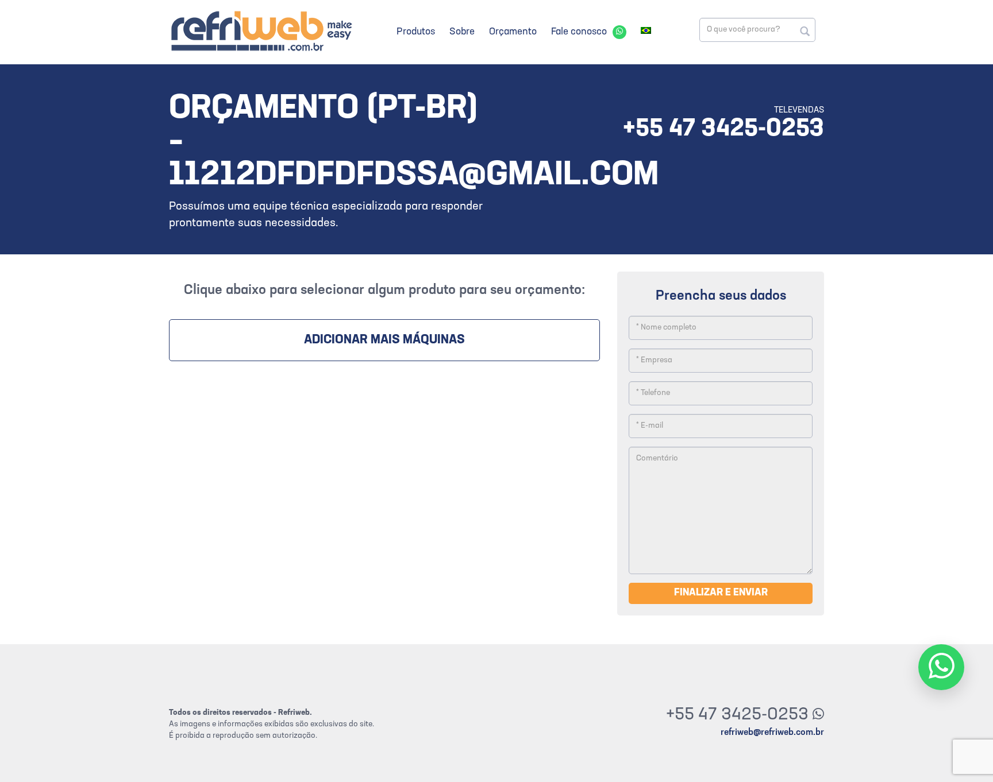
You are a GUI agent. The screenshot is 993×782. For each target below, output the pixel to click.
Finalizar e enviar (721, 593)
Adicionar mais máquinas (384, 340)
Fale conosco (579, 32)
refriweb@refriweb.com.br (772, 732)
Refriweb (261, 30)
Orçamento (513, 32)
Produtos (416, 32)
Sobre (462, 32)
